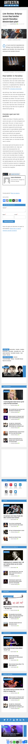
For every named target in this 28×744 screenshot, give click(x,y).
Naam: (4, 214)
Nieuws (12, 359)
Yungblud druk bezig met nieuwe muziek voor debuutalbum (11, 734)
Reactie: (5, 207)
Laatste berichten (15, 174)
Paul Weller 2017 (17, 351)
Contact (20, 740)
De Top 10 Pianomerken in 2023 (16, 530)
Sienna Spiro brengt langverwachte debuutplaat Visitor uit (16, 657)
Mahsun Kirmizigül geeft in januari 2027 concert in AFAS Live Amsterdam (16, 440)
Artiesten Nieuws (7, 372)
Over (6, 174)
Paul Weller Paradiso (15, 353)
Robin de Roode (14, 610)
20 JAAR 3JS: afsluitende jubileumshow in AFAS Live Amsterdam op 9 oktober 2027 (16, 425)
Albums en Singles (8, 596)
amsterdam (12, 349)
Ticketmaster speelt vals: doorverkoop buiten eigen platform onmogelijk (15, 581)
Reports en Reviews (7, 360)
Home (7, 740)
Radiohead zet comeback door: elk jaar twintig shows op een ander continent (14, 564)
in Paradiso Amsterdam (15, 89)
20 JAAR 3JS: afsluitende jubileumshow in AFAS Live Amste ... (12, 375)
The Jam (8, 354)
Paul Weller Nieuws (19, 359)
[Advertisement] (14, 291)
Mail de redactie (15, 193)
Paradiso (18, 349)
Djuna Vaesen (14, 519)
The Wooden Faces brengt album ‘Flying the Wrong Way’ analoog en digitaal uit (16, 616)
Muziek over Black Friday (15, 537)
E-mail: (16, 214)
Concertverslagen (6, 359)
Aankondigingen (8, 637)
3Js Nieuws (5, 367)
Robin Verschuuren (7, 732)
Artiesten (15, 357)
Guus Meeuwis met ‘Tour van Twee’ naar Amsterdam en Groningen (16, 573)
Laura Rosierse (13, 24)
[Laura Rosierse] (7, 183)
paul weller (10, 351)
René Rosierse (14, 618)
